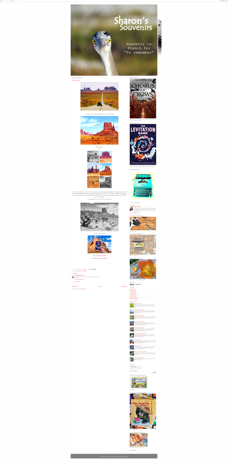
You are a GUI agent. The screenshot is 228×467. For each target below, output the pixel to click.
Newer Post (75, 286)
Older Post (124, 286)
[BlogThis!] (92, 269)
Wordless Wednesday (134, 298)
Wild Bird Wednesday (134, 297)
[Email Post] (89, 269)
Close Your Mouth (138, 303)
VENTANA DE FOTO (78, 275)
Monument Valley (76, 80)
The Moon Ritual (138, 345)
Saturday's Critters (133, 291)
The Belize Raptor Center (139, 327)
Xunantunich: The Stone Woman (141, 351)
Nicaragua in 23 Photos (139, 321)
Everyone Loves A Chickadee (140, 333)
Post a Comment (76, 281)
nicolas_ (117, 456)
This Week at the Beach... (139, 357)
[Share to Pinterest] (95, 269)
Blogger (126, 456)
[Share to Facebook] (94, 269)
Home (99, 286)
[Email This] (90, 269)
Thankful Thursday (133, 294)
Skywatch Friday (133, 293)
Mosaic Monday (133, 290)
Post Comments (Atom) (81, 288)
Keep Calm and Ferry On (139, 309)
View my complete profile (134, 213)
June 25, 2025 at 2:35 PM (79, 279)
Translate (138, 368)
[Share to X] (93, 269)
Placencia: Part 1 (138, 339)
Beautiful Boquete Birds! (139, 315)
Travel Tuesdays (133, 296)
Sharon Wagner (138, 206)
